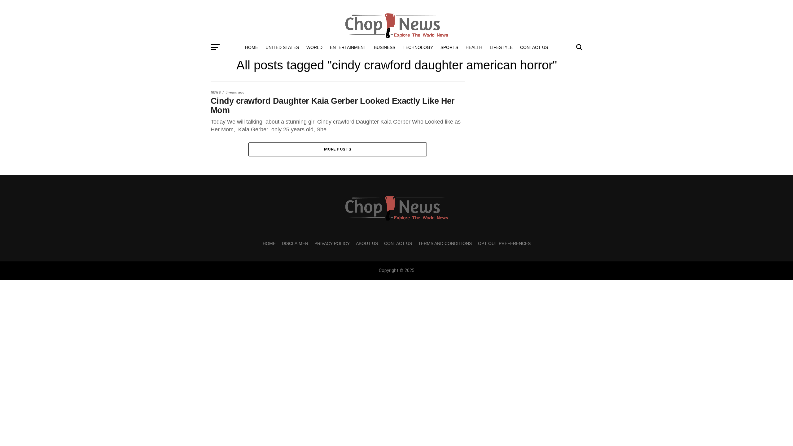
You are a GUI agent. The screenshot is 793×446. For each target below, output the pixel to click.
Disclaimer (295, 243)
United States (282, 47)
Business (384, 47)
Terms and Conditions (445, 243)
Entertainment (348, 47)
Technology (418, 47)
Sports (449, 47)
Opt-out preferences (504, 243)
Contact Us (534, 47)
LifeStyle (501, 47)
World (314, 47)
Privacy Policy (332, 243)
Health (474, 47)
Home (251, 47)
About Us (367, 243)
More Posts (337, 149)
